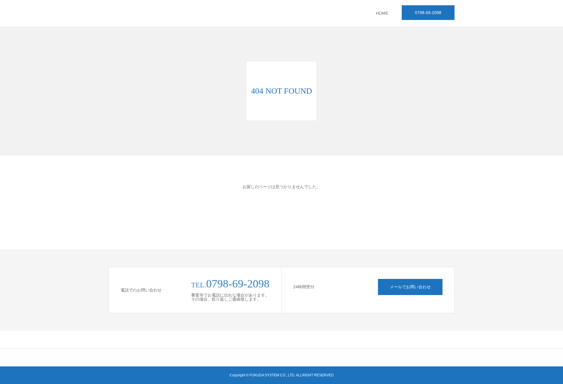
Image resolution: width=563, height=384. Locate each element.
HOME (382, 13)
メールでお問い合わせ (410, 286)
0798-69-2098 (428, 12)
